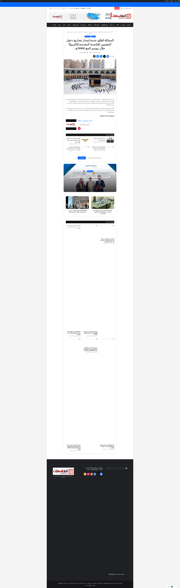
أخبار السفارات (88, 467)
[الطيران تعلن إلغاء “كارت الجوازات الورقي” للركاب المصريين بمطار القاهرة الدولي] (85, 140)
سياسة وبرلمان (76, 24)
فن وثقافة (90, 24)
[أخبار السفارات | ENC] (118, 16)
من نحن (88, 469)
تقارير (64, 24)
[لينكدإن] (101, 56)
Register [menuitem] (171, 1)
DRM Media (111, 574)
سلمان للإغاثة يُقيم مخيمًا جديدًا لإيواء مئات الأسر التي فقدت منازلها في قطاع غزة (107, 446)
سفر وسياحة (83, 24)
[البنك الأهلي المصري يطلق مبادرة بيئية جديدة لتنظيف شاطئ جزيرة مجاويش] (73, 277)
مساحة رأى (66, 583)
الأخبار (117, 24)
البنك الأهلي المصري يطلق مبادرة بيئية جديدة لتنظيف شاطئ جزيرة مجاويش (74, 333)
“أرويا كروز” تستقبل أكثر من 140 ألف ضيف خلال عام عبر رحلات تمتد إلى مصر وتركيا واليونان (107, 240)
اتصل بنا (100, 469)
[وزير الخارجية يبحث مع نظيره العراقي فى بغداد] (110, 140)
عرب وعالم (112, 24)
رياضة (59, 24)
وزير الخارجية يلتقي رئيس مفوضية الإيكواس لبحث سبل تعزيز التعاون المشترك (90, 333)
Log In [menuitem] (176, 1)
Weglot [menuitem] (167, 1)
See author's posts (84, 124)
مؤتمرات (69, 24)
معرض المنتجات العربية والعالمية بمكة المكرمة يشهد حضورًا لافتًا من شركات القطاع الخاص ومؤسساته (90, 349)
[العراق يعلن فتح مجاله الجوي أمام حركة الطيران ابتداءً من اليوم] (110, 148)
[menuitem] (179, 1)
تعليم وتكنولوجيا (104, 24)
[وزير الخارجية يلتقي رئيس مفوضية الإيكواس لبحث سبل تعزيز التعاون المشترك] (90, 277)
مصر (86, 583)
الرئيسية (128, 24)
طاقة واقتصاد (60, 583)
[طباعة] (94, 56)
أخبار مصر (123, 24)
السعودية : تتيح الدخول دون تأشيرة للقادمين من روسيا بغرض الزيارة (90, 178)
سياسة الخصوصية (94, 469)
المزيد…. (54, 24)
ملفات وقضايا (96, 24)
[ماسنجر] (97, 56)
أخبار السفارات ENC (85, 121)
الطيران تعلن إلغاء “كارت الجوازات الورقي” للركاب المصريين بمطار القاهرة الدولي (73, 140)
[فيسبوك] (107, 56)
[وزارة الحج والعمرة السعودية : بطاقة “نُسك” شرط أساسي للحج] (85, 148)
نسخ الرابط (81, 158)
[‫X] (104, 56)
